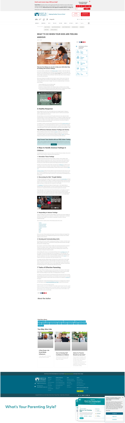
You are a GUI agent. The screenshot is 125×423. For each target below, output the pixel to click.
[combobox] (83, 23)
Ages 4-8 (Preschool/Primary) (69, 321)
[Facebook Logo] (78, 395)
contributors (67, 277)
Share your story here (68, 373)
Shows (65, 23)
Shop (68, 377)
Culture (60, 23)
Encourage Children (53, 323)
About (77, 23)
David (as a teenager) (42, 224)
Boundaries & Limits (45, 323)
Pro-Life (54, 23)
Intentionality (64, 323)
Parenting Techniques (54, 29)
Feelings (59, 323)
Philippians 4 (61, 164)
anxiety (56, 131)
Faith (49, 23)
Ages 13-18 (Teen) (41, 321)
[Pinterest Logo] (87, 395)
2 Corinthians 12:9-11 (64, 251)
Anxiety (63, 134)
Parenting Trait (40, 325)
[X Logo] (80, 395)
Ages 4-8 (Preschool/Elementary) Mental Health (54, 321)
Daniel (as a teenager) (43, 226)
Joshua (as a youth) (42, 225)
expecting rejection (65, 123)
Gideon (40, 222)
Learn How (54, 144)
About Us (49, 377)
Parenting (43, 23)
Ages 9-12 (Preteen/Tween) (80, 321)
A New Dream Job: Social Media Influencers (44, 352)
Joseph (40, 228)
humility (65, 255)
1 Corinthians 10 (40, 185)
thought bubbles (64, 179)
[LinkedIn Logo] (89, 395)
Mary (40, 229)
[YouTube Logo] (82, 395)
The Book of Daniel (40, 170)
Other (87, 8)
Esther (40, 230)
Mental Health (46, 29)
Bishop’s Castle (54, 70)
